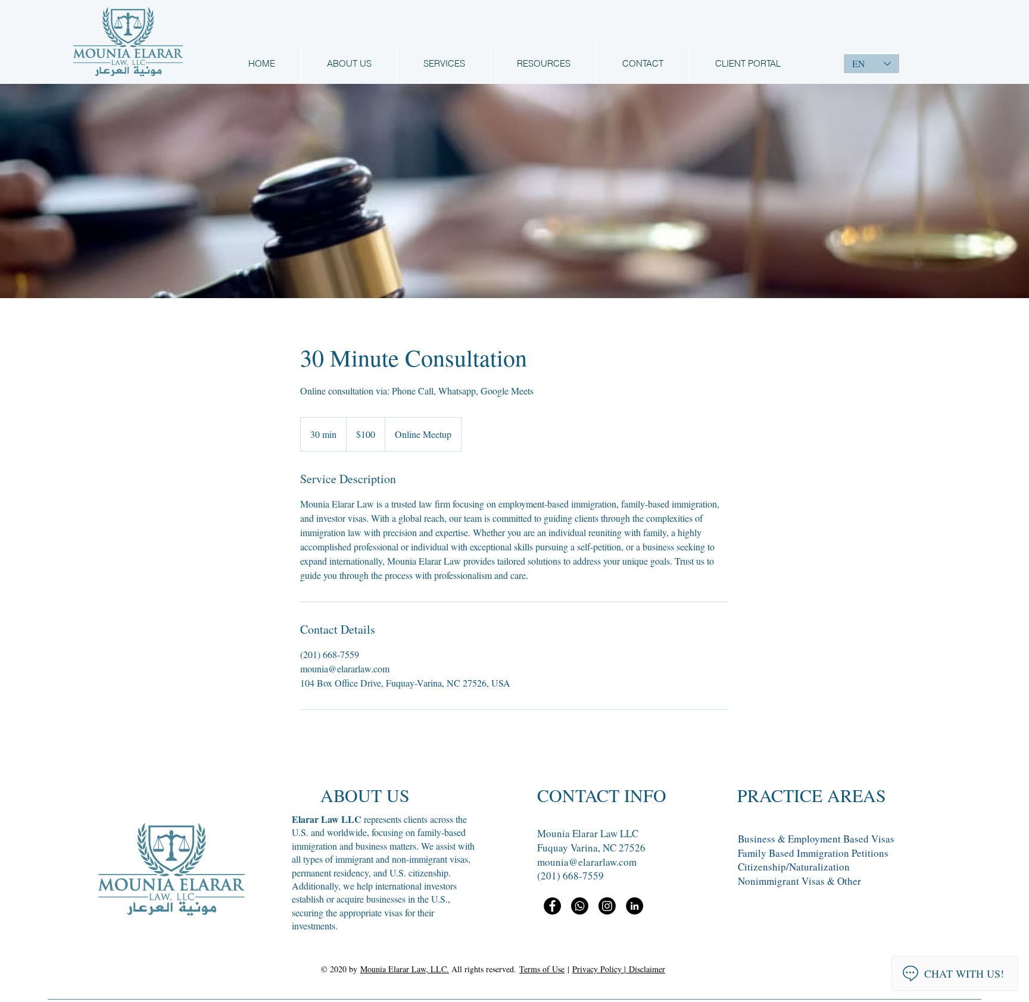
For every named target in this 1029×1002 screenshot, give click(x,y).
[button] (543, 63)
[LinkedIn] (634, 906)
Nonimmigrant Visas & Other (799, 881)
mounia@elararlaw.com (587, 862)
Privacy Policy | (600, 969)
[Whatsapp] (579, 906)
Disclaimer (647, 969)
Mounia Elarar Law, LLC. (404, 969)
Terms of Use (542, 969)
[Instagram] (607, 906)
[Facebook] (552, 906)
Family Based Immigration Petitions (813, 853)
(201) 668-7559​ (570, 875)
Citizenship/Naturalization (794, 866)
